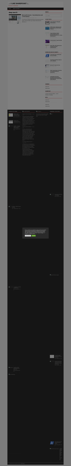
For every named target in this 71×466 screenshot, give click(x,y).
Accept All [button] (33, 235)
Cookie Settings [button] (27, 235)
